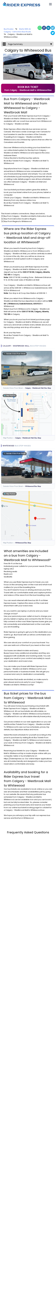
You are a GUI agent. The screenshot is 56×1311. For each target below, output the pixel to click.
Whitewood (25, 118)
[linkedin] (48, 28)
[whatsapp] (40, 28)
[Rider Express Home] (21, 4)
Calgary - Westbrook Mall (28, 137)
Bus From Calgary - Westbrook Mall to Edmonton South (28, 216)
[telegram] (53, 28)
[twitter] (53, 33)
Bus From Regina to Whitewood (18, 221)
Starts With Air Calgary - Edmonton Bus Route (17, 30)
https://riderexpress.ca (14, 758)
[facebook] (44, 28)
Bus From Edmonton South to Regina (20, 219)
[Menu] (50, 4)
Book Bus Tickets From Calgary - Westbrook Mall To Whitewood (26, 738)
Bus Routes (8, 29)
